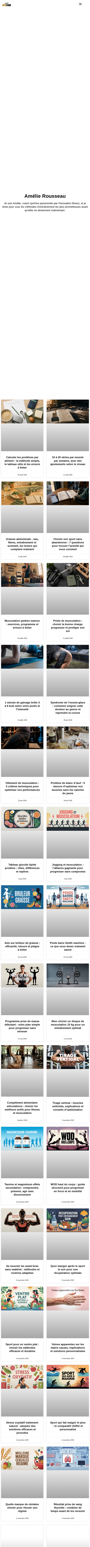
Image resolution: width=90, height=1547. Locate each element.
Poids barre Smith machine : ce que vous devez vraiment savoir (68, 946)
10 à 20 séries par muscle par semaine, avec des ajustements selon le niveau (67, 461)
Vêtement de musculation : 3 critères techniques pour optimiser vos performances (22, 786)
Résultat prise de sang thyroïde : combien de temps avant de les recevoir (68, 1508)
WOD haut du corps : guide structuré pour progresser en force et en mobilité (68, 1188)
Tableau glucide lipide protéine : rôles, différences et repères (22, 868)
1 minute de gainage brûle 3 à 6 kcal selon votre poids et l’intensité (22, 706)
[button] (80, 4)
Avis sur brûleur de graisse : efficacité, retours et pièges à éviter (22, 946)
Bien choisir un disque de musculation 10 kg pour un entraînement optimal (68, 1024)
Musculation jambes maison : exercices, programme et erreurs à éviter (22, 624)
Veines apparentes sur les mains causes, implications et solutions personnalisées (67, 1348)
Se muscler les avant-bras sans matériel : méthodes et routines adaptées (22, 1269)
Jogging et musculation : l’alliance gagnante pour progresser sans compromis (67, 868)
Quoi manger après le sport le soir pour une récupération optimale (68, 1269)
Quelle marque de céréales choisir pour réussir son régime (22, 1508)
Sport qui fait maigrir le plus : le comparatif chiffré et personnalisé (68, 1426)
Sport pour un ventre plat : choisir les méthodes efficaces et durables (22, 1348)
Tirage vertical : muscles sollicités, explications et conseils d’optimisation (67, 1106)
